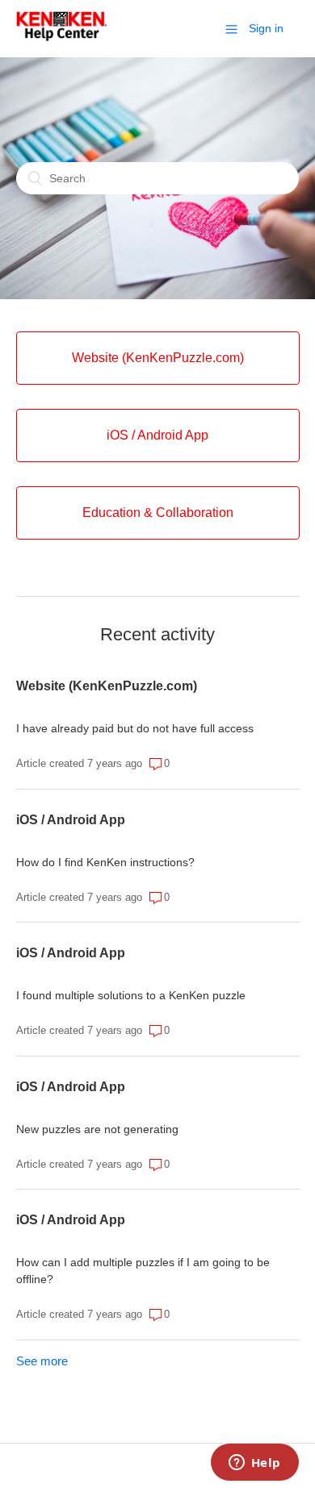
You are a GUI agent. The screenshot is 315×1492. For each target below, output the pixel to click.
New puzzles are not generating (97, 1129)
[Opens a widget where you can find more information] (254, 1464)
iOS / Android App (70, 820)
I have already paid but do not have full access (135, 728)
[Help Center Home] (61, 37)
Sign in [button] (266, 28)
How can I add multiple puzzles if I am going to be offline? (143, 1271)
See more (42, 1361)
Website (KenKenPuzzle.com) (106, 686)
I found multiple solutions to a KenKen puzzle (131, 995)
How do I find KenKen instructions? (105, 862)
